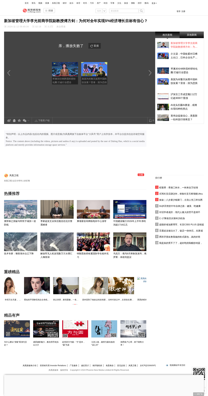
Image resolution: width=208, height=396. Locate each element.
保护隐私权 (97, 365)
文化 (119, 3)
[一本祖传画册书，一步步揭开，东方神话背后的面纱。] (75, 285)
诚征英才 (85, 365)
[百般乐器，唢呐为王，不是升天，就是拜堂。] (133, 285)
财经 (65, 3)
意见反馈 (121, 365)
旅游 (126, 3)
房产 (99, 3)
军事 (112, 3)
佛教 (133, 3)
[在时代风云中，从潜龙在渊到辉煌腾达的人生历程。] (17, 285)
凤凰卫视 (56, 3)
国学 (140, 3)
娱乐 (71, 3)
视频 (40, 3)
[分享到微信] (27, 120)
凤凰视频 (32, 10)
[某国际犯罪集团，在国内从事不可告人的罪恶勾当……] (104, 285)
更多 (154, 3)
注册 (183, 11)
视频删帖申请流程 (177, 365)
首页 (27, 3)
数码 (147, 3)
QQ (14, 120)
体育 (78, 3)
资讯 (33, 3)
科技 (106, 3)
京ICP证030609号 (148, 365)
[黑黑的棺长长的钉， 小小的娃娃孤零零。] (46, 285)
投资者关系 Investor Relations (53, 365)
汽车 (92, 3)
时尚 (85, 3)
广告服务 (74, 365)
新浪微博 (8, 120)
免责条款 (110, 365)
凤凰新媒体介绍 (29, 365)
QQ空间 (19, 120)
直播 (47, 3)
